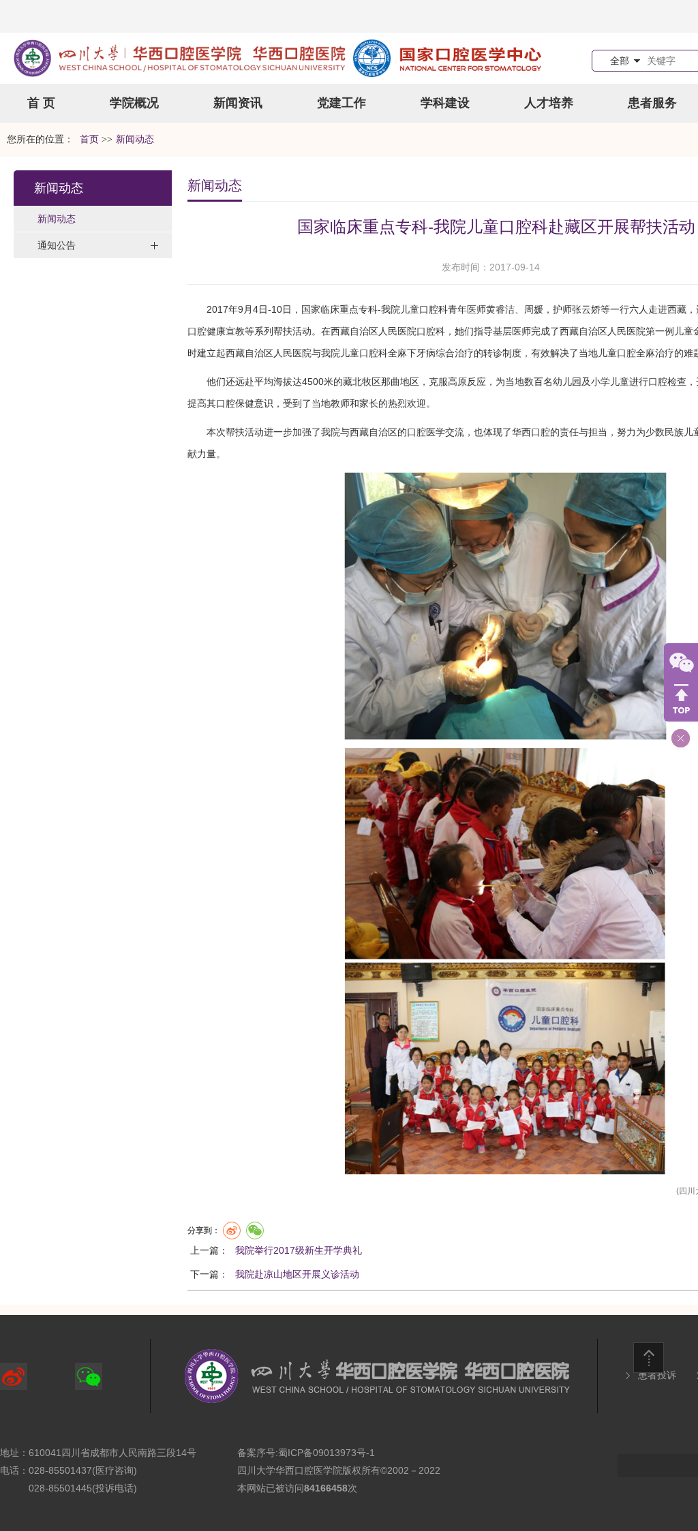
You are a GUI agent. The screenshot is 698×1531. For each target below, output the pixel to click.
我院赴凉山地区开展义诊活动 (297, 1274)
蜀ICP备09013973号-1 (326, 1452)
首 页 (41, 103)
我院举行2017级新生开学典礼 (298, 1250)
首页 (89, 139)
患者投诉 (657, 1375)
